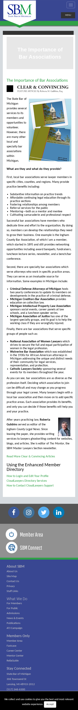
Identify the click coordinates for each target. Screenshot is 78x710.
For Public (12, 608)
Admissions (13, 613)
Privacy (11, 586)
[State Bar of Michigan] (19, 13)
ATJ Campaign (14, 628)
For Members (14, 603)
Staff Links (12, 591)
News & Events (15, 618)
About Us (12, 571)
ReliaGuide (13, 660)
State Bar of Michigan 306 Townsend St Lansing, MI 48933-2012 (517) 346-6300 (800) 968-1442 (21, 684)
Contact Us (13, 581)
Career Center (14, 650)
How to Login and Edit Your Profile (27, 476)
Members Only (18, 636)
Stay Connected (19, 669)
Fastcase (11, 646)
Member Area (14, 641)
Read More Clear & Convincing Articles (31, 456)
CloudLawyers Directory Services (27, 480)
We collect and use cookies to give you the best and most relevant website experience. (39, 702)
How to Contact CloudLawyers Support (30, 485)
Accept (50, 704)
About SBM (15, 567)
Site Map (12, 576)
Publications (13, 623)
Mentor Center (15, 655)
